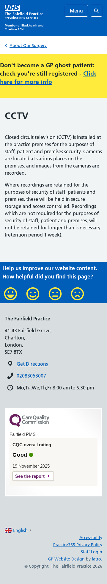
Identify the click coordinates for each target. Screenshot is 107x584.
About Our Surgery (28, 45)
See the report (30, 476)
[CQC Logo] (29, 425)
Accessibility (90, 537)
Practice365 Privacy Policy (77, 544)
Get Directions (32, 364)
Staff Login (91, 552)
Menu (76, 11)
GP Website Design (66, 559)
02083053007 (31, 376)
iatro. (97, 559)
